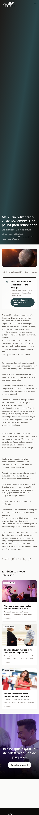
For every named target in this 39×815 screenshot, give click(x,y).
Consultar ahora (18, 765)
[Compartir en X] (18, 559)
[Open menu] (34, 4)
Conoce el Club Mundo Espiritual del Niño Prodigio (21, 302)
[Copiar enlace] (30, 559)
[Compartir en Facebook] (13, 559)
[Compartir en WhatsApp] (24, 559)
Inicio (4, 234)
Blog (9, 234)
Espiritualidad (18, 234)
